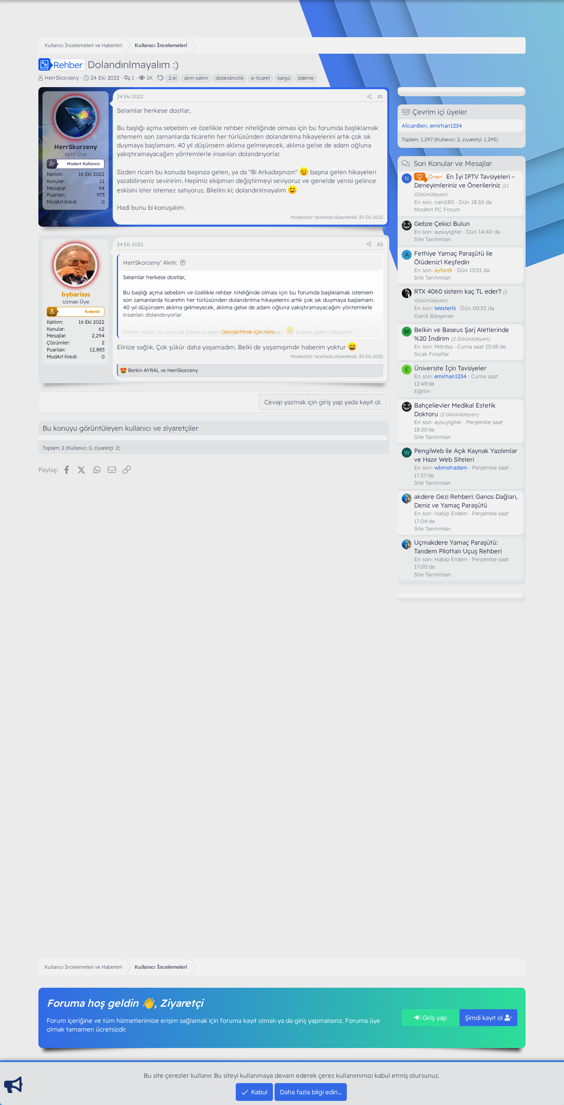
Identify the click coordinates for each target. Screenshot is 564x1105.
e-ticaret (260, 78)
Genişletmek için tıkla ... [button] (250, 331)
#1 (380, 96)
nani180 (444, 202)
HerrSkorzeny (62, 77)
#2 (380, 244)
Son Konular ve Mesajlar (453, 163)
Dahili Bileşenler (434, 316)
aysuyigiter (448, 231)
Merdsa (443, 346)
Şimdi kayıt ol (485, 1018)
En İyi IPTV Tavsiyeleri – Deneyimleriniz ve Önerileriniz (464, 181)
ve (163, 370)
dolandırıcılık (230, 78)
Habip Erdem (450, 513)
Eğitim (422, 391)
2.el (172, 78)
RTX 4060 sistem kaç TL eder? (457, 291)
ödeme (306, 78)
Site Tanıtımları (432, 239)
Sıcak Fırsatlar (431, 354)
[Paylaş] (369, 97)
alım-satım (196, 78)
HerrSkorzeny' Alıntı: (150, 262)
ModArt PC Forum (437, 209)
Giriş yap (434, 1018)
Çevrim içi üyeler (439, 111)
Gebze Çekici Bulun (442, 224)
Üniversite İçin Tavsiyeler (450, 368)
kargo (283, 78)
